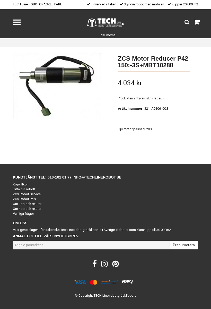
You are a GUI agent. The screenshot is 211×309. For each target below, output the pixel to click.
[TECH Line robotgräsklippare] (105, 22)
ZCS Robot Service (27, 194)
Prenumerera (184, 245)
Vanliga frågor (23, 214)
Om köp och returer (27, 204)
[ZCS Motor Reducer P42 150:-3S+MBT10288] (57, 85)
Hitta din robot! (24, 189)
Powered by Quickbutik (105, 299)
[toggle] (19, 22)
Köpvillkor (20, 184)
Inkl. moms (108, 35)
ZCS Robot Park (24, 199)
